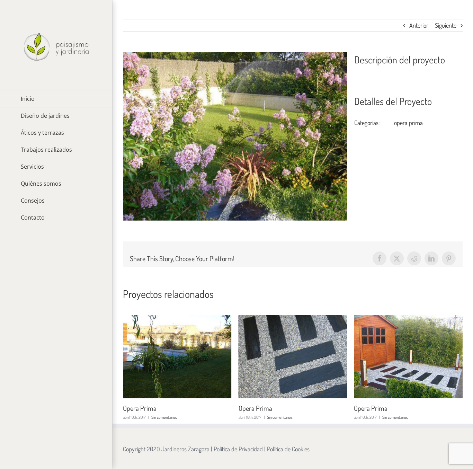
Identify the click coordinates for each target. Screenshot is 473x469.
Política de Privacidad (238, 449)
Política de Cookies (288, 449)
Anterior (418, 25)
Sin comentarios (166, 417)
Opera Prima (142, 408)
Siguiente (445, 25)
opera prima (408, 122)
